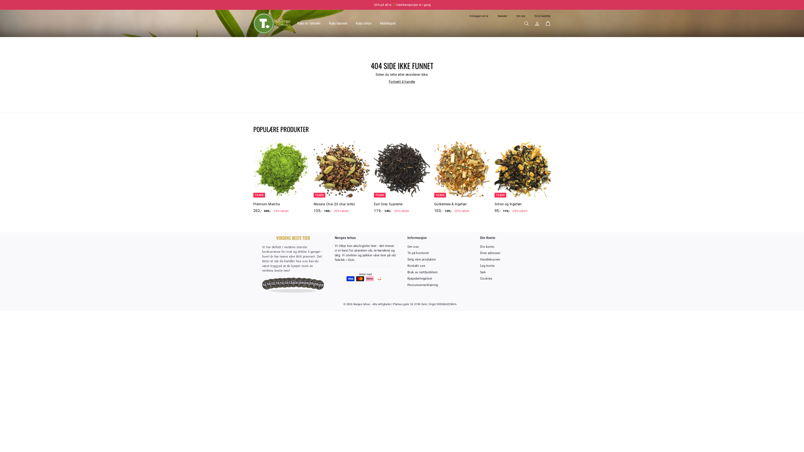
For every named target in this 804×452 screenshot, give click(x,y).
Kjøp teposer (338, 23)
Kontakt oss (416, 266)
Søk (483, 272)
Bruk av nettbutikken (422, 272)
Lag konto (487, 266)
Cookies (486, 278)
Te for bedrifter (542, 16)
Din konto (487, 247)
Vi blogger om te (478, 16)
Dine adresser (490, 253)
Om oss (521, 16)
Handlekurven (490, 259)
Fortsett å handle (402, 82)
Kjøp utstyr (364, 23)
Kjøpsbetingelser (419, 278)
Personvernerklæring (422, 285)
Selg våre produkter (421, 259)
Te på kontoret (418, 253)
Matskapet (388, 23)
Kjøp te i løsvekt (309, 23)
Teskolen (502, 16)
